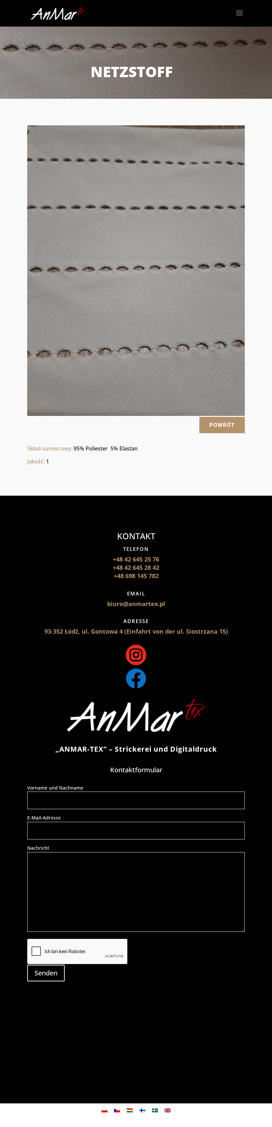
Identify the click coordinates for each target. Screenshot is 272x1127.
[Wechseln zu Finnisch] (142, 1110)
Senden (45, 972)
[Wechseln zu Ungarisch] (129, 1110)
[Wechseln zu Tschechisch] (117, 1110)
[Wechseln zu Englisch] (167, 1110)
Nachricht (38, 848)
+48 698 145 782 (136, 576)
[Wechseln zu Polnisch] (104, 1110)
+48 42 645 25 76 (136, 559)
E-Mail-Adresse (44, 817)
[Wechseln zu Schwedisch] (155, 1110)
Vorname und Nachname (55, 788)
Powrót (222, 425)
